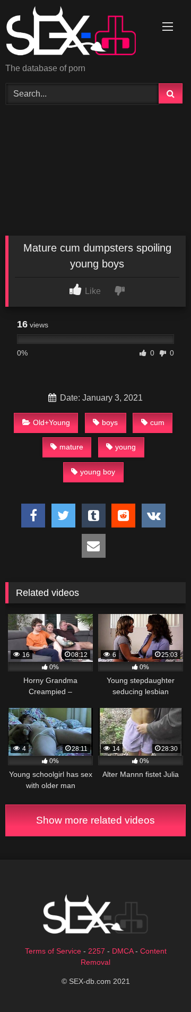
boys (110, 422)
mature (71, 447)
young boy (97, 472)
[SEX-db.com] (78, 32)
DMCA (122, 951)
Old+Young (51, 422)
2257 (96, 951)
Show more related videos (95, 820)
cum (157, 422)
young (125, 447)
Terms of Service (53, 951)
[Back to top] (158, 980)
